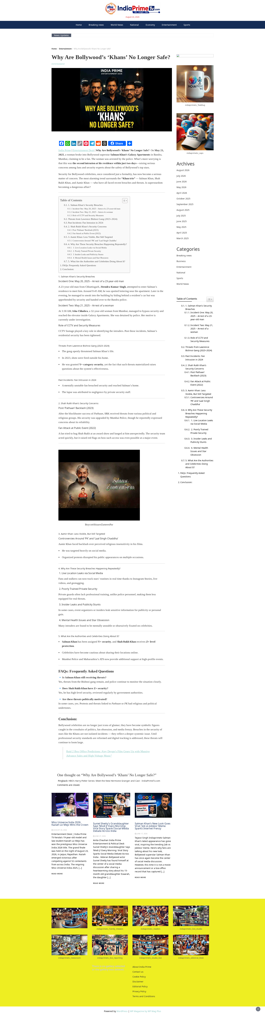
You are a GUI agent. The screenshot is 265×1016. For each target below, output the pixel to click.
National (134, 24)
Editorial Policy (140, 986)
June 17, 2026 (142, 834)
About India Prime (141, 966)
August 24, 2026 (60, 830)
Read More (57, 873)
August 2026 (183, 170)
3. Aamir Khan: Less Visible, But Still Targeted (90, 237)
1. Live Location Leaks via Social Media (90, 248)
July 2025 (181, 215)
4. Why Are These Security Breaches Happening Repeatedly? (97, 244)
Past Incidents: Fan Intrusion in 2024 (85, 222)
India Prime (64, 150)
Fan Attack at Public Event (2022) (87, 233)
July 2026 (181, 175)
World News (117, 24)
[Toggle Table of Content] (123, 200)
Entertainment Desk (83, 150)
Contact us (137, 971)
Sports (187, 24)
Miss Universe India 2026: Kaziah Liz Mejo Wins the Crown (70, 823)
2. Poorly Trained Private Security (87, 251)
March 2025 (183, 238)
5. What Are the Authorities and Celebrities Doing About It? (96, 261)
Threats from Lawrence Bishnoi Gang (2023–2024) (92, 219)
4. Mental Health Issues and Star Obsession (90, 258)
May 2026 (181, 187)
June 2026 (182, 181)
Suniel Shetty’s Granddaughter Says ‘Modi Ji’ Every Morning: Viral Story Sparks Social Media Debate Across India (111, 827)
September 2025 (185, 204)
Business (181, 261)
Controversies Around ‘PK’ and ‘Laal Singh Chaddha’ (95, 240)
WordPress (122, 1011)
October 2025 (183, 198)
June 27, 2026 (100, 836)
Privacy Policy (139, 991)
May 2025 (181, 226)
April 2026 (182, 192)
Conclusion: (68, 269)
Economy (150, 24)
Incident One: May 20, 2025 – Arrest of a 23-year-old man (96, 209)
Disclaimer (137, 981)
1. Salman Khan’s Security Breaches (85, 205)
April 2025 (182, 232)
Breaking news (96, 24)
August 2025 (183, 209)
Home (79, 24)
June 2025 (182, 221)
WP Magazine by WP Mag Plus (145, 1011)
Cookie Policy (139, 976)
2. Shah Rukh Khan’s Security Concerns (87, 226)
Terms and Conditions (143, 996)
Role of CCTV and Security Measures (88, 215)
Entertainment (169, 24)
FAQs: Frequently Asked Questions (79, 265)
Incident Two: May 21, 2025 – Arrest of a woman (93, 212)
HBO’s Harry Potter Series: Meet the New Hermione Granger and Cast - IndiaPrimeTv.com (114, 780)
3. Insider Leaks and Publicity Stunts (88, 254)
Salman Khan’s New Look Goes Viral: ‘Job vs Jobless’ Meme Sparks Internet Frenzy (152, 826)
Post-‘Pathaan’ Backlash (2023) (85, 230)
